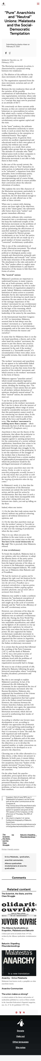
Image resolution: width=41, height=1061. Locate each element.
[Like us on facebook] (16, 1012)
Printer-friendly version (10, 849)
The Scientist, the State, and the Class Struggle (6, 840)
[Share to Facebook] (5, 53)
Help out (20, 1036)
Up (13, 835)
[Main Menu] (38, 3)
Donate (20, 1030)
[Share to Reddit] (9, 53)
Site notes (20, 1047)
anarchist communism (14, 860)
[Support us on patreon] (20, 1012)
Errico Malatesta (11, 857)
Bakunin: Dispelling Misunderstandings (27, 836)
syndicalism (24, 857)
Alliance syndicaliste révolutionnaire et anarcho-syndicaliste (16, 865)
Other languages (21, 1042)
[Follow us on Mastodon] (24, 1012)
